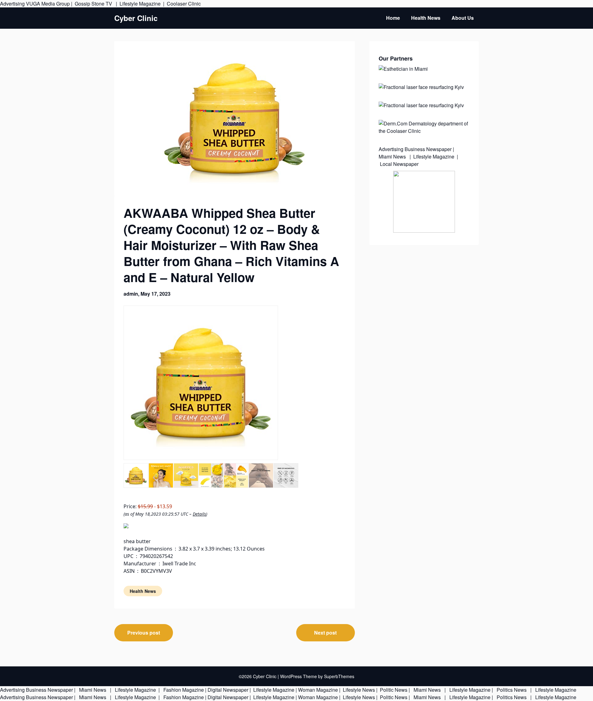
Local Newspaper (399, 163)
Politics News (511, 689)
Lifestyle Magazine (140, 3)
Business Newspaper (428, 149)
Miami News (393, 156)
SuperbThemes (339, 676)
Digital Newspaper (228, 689)
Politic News (393, 689)
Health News (425, 17)
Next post (325, 632)
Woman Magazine (318, 689)
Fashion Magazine (183, 689)
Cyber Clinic (136, 18)
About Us (463, 17)
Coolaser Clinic (184, 3)
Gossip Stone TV (94, 3)
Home (393, 17)
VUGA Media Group (48, 3)
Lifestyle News (358, 689)
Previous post (143, 632)
